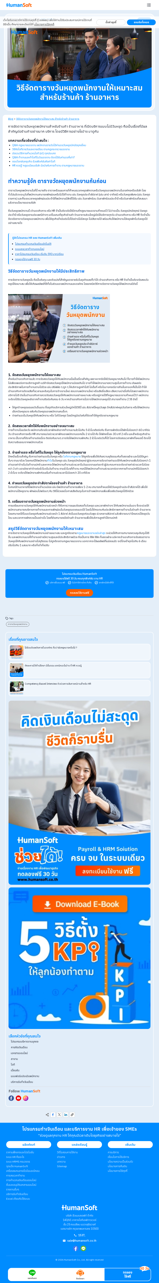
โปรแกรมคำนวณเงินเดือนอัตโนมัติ (33, 244)
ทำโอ (49, 460)
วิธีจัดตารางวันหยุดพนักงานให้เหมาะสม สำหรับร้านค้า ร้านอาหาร (47, 118)
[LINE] (83, 1248)
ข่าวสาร (61, 1157)
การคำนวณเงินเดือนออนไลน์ (21, 1180)
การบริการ (113, 1152)
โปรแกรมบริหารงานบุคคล (24, 1041)
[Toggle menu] (149, 5)
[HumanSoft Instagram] (25, 1098)
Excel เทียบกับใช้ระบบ (18, 1198)
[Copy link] (72, 1114)
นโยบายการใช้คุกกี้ (44, 24)
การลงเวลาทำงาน (15, 1175)
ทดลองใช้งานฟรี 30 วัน (27, 259)
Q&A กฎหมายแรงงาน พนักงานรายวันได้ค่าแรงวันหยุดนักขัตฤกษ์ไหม (49, 145)
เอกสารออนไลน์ (19, 1053)
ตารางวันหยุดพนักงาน (17, 624)
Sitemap (62, 1166)
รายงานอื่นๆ (12, 1189)
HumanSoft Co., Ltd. (74, 1259)
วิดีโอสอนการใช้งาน (67, 1152)
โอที (13, 1064)
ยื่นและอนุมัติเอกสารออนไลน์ (21, 1185)
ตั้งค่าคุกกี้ (110, 22)
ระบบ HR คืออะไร (15, 1157)
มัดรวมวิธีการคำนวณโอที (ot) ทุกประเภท (34, 153)
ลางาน (14, 1059)
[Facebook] (75, 1248)
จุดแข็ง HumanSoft (17, 1166)
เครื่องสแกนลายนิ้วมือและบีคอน (23, 1171)
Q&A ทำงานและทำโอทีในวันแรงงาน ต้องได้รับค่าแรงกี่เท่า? (43, 157)
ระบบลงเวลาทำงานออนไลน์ (29, 249)
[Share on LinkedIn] (65, 1114)
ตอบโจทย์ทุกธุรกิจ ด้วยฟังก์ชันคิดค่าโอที (33, 161)
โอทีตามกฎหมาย (72, 456)
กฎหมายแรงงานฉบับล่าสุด (91, 533)
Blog (10, 118)
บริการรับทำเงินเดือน (22, 1082)
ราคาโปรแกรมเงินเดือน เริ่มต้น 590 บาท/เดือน (39, 254)
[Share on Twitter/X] (59, 1114)
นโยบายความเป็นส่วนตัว (120, 1161)
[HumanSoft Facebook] (11, 1098)
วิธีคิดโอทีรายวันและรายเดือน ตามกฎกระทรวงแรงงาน (41, 149)
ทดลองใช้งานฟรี (79, 593)
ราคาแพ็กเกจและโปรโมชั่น (20, 1152)
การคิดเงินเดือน (19, 1047)
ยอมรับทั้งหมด (141, 22)
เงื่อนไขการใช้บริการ (118, 1157)
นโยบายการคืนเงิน (117, 1166)
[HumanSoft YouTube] (18, 1098)
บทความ (61, 1161)
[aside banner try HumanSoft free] (79, 793)
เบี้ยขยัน (15, 1070)
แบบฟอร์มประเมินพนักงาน (25, 1076)
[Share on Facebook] (52, 1114)
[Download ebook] (79, 958)
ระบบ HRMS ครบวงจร (18, 1161)
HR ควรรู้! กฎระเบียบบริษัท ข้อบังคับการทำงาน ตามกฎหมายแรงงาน (48, 165)
